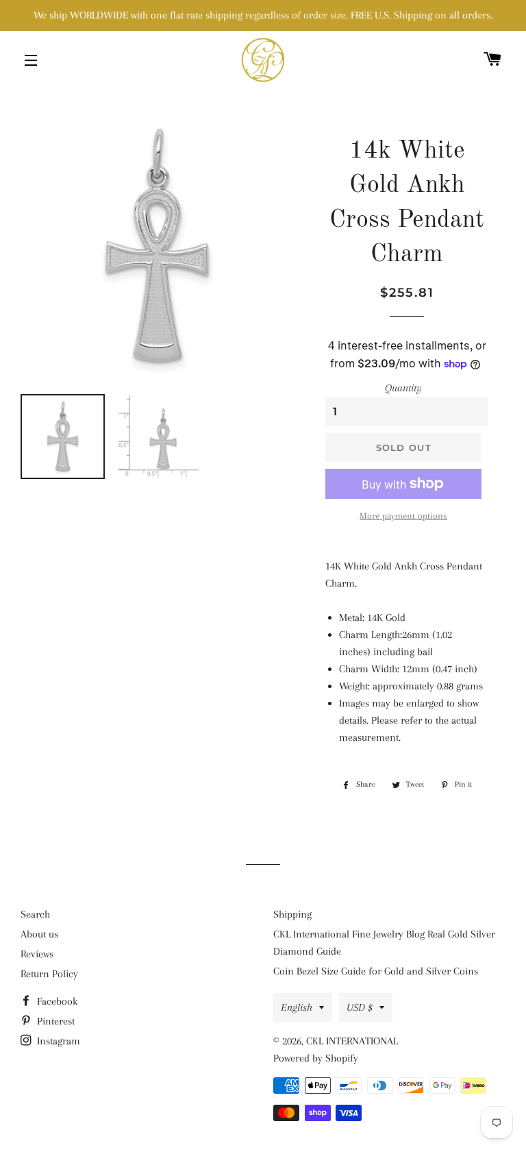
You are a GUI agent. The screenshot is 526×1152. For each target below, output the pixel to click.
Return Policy (49, 974)
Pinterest (54, 1021)
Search (35, 914)
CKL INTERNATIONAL (352, 1041)
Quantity (403, 388)
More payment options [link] (403, 516)
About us (39, 934)
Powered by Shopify (315, 1058)
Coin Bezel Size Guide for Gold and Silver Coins (375, 971)
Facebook (55, 1001)
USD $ (360, 1007)
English (296, 1007)
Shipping (292, 914)
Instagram (57, 1041)
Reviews (37, 954)
